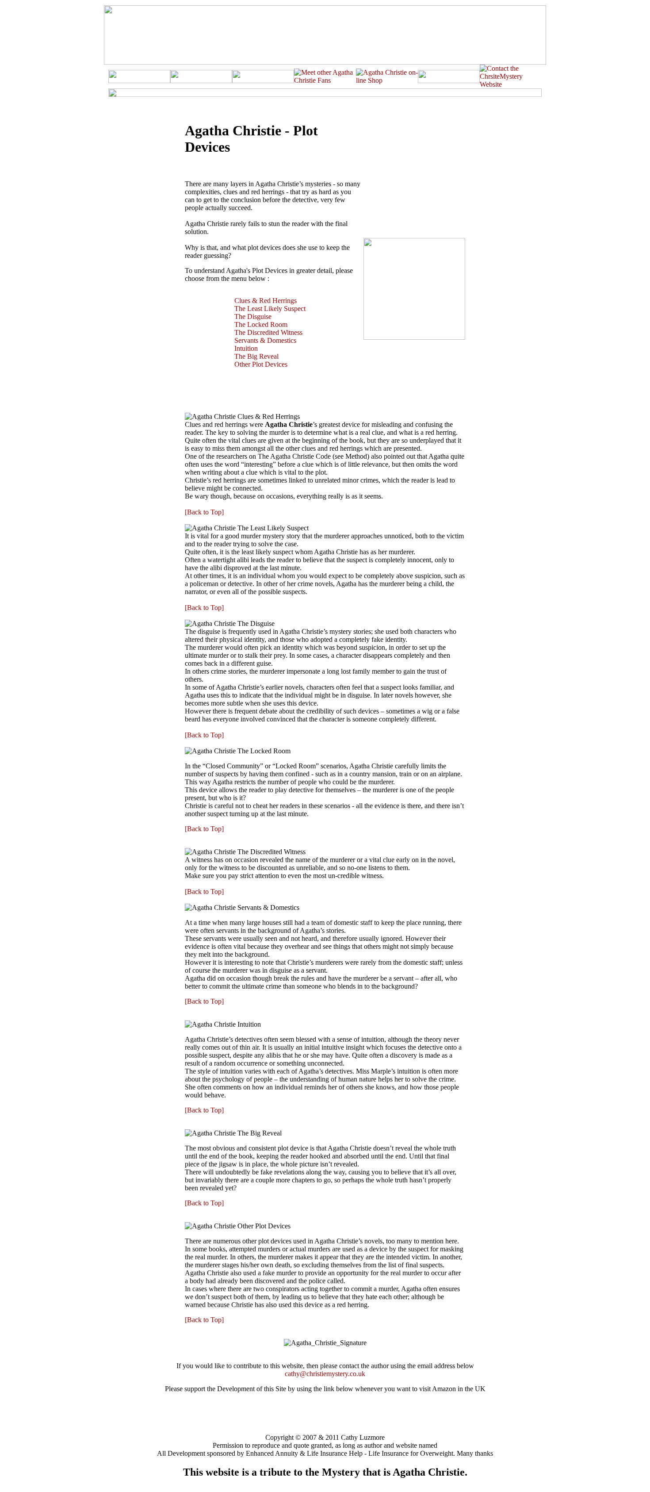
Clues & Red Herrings (265, 300)
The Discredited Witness (268, 332)
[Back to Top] (204, 512)
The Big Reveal (256, 356)
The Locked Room (260, 324)
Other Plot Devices (260, 364)
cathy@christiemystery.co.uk (325, 1373)
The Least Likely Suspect (270, 308)
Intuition (246, 348)
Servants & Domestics (265, 340)
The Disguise (252, 316)
